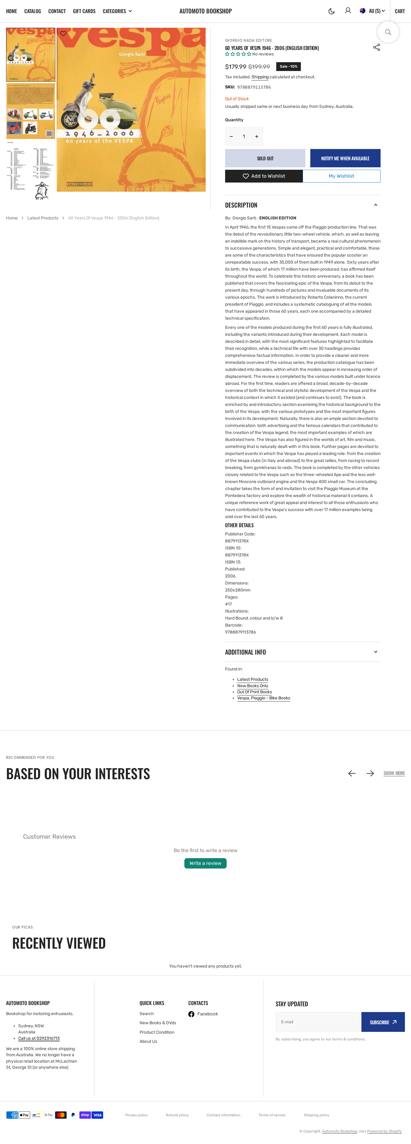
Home (11, 11)
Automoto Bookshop (339, 1131)
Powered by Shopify (384, 1131)
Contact (57, 11)
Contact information (223, 1115)
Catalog (32, 11)
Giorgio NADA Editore (248, 40)
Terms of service (272, 1115)
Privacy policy (136, 1115)
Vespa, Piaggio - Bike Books (263, 698)
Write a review (205, 863)
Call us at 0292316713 (39, 1038)
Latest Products (252, 679)
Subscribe (379, 1022)
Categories (114, 11)
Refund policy (177, 1115)
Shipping (260, 77)
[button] (331, 11)
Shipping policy (316, 1115)
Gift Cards (84, 11)
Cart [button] (400, 11)
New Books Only (252, 685)
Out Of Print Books (254, 692)
